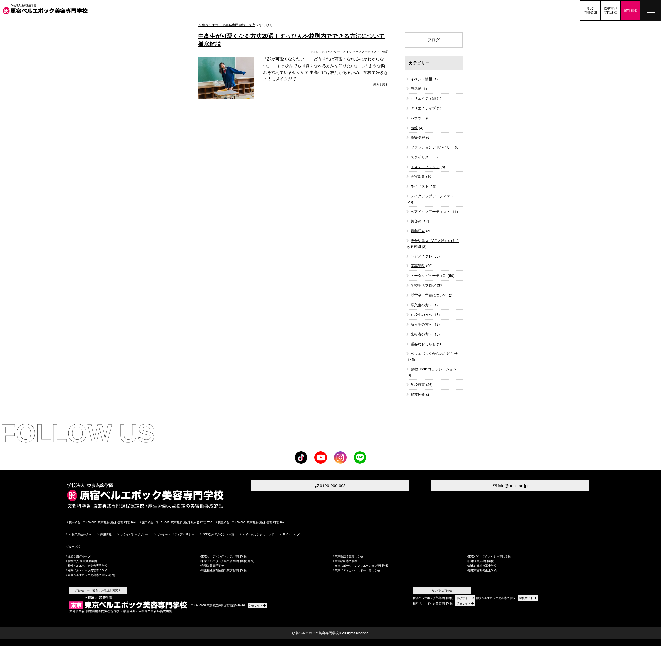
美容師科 (418, 265)
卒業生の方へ (421, 304)
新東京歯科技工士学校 (482, 565)
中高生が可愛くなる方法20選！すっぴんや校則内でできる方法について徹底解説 (291, 40)
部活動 (416, 88)
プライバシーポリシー (134, 534)
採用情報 (106, 534)
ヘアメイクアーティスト (430, 211)
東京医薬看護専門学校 (349, 556)
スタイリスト (421, 156)
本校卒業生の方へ (80, 534)
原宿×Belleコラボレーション (434, 368)
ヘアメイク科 (421, 256)
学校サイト (255, 605)
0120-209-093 (332, 485)
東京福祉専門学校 (346, 561)
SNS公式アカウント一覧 (218, 534)
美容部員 (418, 176)
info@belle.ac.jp (512, 485)
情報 (385, 52)
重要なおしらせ (423, 343)
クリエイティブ (423, 108)
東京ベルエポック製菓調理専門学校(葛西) (227, 561)
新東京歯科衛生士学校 (482, 570)
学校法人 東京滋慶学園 (82, 561)
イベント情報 (421, 78)
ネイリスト (420, 186)
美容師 (416, 220)
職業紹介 (418, 230)
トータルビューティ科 (429, 275)
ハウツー (334, 52)
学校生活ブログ (423, 285)
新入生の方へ (421, 324)
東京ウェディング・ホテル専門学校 (224, 556)
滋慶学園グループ (79, 556)
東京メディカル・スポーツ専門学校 (357, 570)
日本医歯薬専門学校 (481, 561)
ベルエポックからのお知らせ (434, 353)
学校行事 (418, 384)
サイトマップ (291, 534)
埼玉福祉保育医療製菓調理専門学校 (224, 570)
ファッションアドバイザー (432, 147)
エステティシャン (425, 166)
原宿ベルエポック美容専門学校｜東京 (226, 24)
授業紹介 (418, 394)
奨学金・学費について (429, 295)
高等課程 (418, 137)
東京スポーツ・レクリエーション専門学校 (362, 565)
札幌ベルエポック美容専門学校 (87, 565)
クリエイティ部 (423, 98)
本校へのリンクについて (258, 534)
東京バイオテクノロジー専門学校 (489, 556)
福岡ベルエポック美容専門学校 (87, 570)
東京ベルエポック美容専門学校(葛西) (91, 575)
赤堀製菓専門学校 (212, 565)
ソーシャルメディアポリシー (175, 534)
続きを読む (381, 84)
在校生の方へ (421, 314)
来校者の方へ (421, 334)
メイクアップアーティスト (361, 52)
